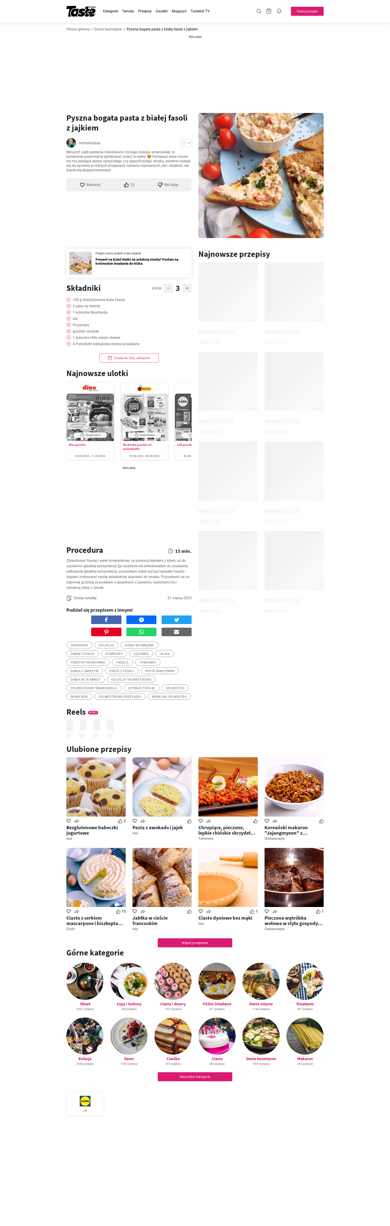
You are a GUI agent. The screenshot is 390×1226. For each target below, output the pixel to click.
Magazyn (179, 11)
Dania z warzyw (84, 671)
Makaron (305, 1058)
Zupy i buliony (129, 1003)
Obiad (85, 1003)
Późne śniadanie (217, 1003)
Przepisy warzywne (88, 662)
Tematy (128, 11)
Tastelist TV (200, 11)
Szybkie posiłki (141, 688)
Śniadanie (305, 1003)
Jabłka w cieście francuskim (150, 920)
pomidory (114, 654)
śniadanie (79, 645)
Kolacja (106, 645)
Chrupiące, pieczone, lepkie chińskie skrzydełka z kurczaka (227, 830)
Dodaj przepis (307, 11)
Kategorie (110, 11)
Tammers (206, 838)
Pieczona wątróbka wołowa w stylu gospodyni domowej (293, 920)
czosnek (141, 654)
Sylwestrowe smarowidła (94, 688)
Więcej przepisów (195, 943)
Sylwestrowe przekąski (120, 696)
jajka (165, 654)
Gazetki (162, 11)
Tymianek (147, 662)
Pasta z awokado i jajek (157, 827)
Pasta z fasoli (121, 671)
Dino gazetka (77, 445)
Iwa (69, 838)
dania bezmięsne (139, 645)
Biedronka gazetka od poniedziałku (137, 447)
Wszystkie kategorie (195, 1077)
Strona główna (78, 29)
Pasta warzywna (160, 671)
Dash (70, 929)
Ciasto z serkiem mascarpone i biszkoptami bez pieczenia (95, 920)
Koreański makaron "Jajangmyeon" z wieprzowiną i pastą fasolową (287, 830)
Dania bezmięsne (108, 29)
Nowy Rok (79, 696)
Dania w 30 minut (85, 679)
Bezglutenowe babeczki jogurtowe (92, 830)
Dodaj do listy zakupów (132, 358)
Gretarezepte (275, 838)
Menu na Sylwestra (169, 696)
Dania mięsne (261, 1003)
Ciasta (217, 1058)
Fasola (122, 662)
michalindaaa (89, 143)
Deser (129, 1058)
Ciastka (173, 1058)
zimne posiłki (83, 654)
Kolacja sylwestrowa (131, 679)
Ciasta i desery (173, 1003)
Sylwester (175, 688)
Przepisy (145, 11)
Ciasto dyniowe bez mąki (225, 918)
